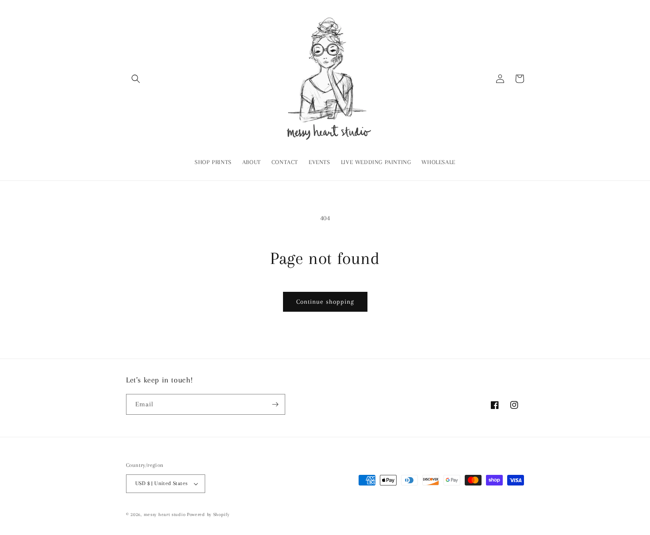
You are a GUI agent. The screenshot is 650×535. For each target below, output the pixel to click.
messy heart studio (165, 514)
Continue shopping (325, 301)
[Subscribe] (275, 404)
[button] (135, 78)
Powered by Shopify (208, 514)
